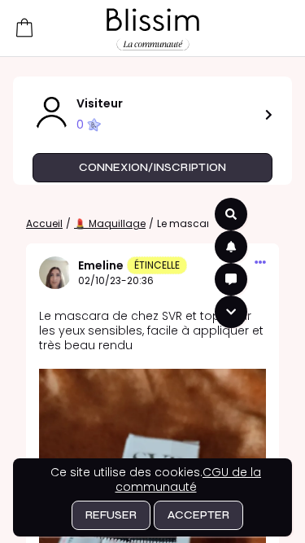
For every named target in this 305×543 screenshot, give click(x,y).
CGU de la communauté (188, 479)
